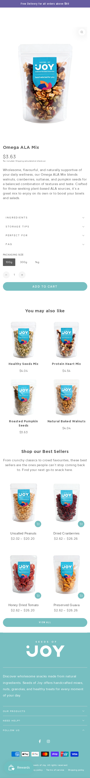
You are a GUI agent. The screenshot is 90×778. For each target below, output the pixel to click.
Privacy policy (35, 770)
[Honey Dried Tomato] (23, 574)
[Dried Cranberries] (66, 502)
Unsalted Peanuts (23, 533)
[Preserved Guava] (66, 574)
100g (10, 263)
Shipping (19, 161)
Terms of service (55, 770)
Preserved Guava (67, 605)
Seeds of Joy (39, 765)
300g (25, 263)
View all (45, 622)
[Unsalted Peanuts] (23, 502)
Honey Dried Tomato (23, 605)
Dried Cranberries (66, 533)
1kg (38, 263)
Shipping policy (76, 770)
